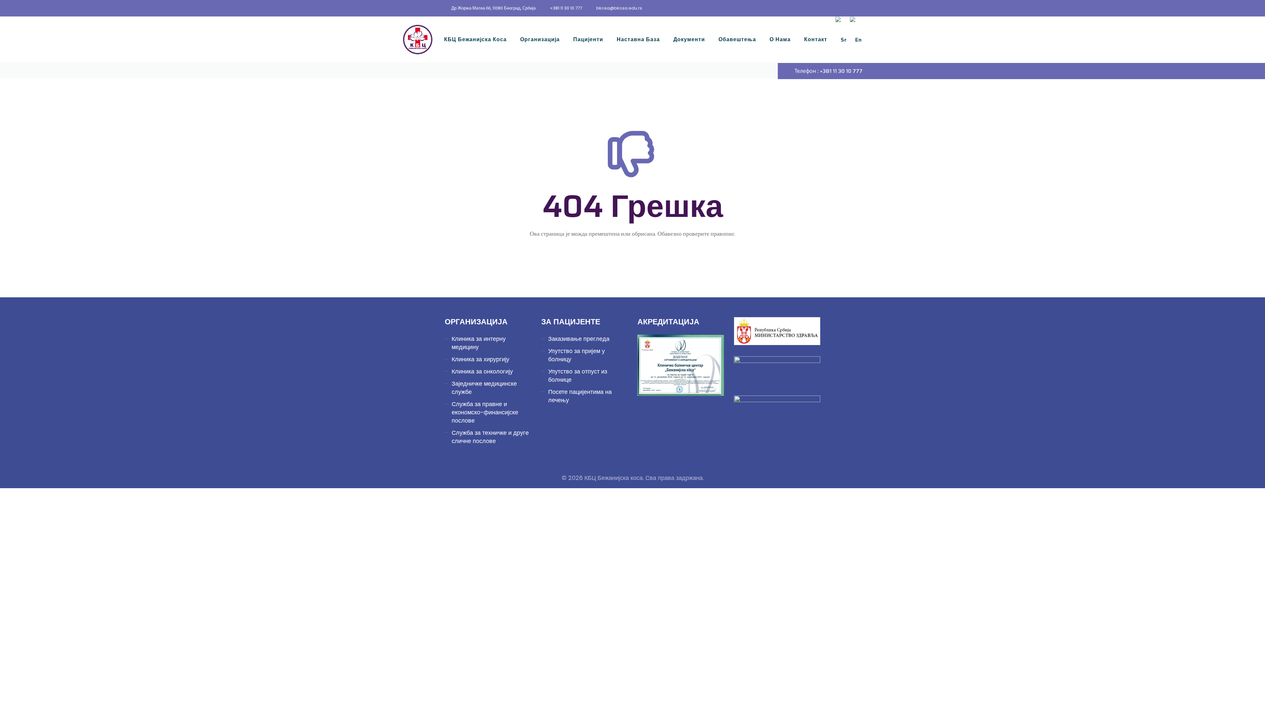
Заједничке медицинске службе (484, 387)
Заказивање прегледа (578, 339)
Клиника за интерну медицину (479, 343)
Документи (689, 39)
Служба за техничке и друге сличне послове (490, 437)
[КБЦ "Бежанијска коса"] (418, 39)
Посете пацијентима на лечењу (580, 396)
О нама (780, 39)
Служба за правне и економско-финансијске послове (485, 412)
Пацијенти (588, 39)
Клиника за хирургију (480, 359)
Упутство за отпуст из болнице (577, 375)
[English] (855, 39)
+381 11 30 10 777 (566, 8)
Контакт (815, 39)
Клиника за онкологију (482, 371)
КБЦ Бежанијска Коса (475, 39)
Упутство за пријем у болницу (576, 355)
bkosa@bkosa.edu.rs (619, 8)
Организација (540, 39)
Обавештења (737, 39)
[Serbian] (841, 39)
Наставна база (638, 39)
